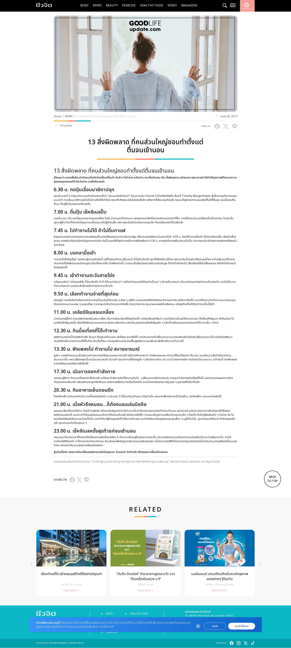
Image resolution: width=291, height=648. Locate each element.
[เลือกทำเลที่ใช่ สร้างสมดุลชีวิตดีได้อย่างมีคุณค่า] (71, 563)
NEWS (69, 116)
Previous (31, 563)
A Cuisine (66, 126)
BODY (84, 5)
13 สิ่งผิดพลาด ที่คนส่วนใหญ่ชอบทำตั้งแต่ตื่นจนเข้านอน (106, 116)
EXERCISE (129, 5)
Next (259, 563)
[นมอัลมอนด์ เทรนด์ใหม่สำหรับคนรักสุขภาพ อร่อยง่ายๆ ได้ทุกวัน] (220, 563)
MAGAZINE (189, 5)
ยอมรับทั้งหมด (242, 626)
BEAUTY (112, 5)
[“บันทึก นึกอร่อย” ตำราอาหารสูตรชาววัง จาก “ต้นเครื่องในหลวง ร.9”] (145, 563)
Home (57, 116)
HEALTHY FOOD (151, 5)
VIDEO (172, 5)
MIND (97, 5)
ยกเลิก (215, 626)
